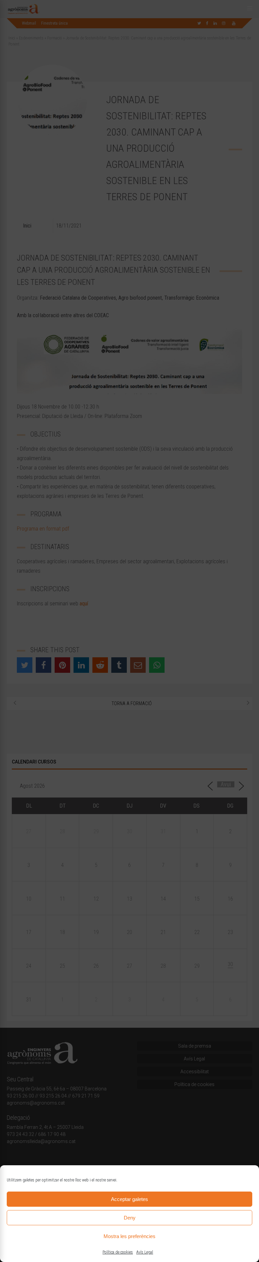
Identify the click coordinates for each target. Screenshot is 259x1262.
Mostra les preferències (129, 1236)
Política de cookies (118, 1252)
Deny (130, 1218)
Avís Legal (144, 1252)
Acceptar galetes (129, 1199)
